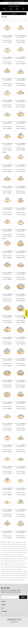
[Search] (24, 3)
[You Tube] (18, 619)
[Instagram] (11, 619)
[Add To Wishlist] (7, 539)
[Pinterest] (13, 619)
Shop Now (22, 1)
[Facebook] (8, 619)
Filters (13, 13)
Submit (23, 597)
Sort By (3, 19)
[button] (26, 313)
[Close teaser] (24, 318)
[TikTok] (20, 619)
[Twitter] (15, 619)
